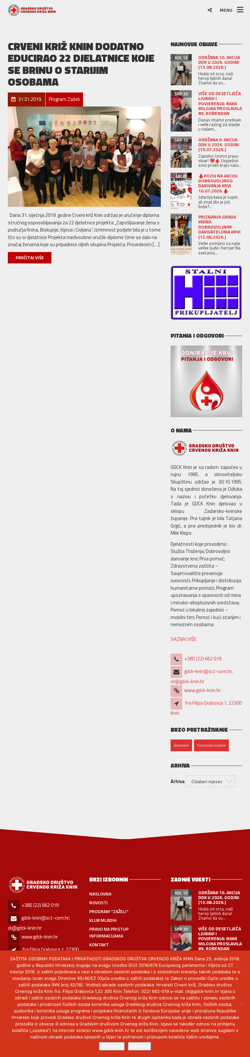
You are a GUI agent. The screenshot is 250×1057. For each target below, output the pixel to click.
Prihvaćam (112, 1046)
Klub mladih (103, 920)
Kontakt (99, 944)
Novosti (98, 902)
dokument (181, 745)
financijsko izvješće (211, 745)
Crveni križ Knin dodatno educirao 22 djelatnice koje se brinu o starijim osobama (81, 64)
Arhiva (178, 781)
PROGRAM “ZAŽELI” (109, 911)
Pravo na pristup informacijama (109, 932)
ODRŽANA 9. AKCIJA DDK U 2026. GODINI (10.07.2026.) (218, 144)
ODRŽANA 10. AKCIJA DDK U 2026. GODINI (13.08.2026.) (219, 62)
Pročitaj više (30, 257)
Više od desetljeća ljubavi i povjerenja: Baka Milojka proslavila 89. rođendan (220, 103)
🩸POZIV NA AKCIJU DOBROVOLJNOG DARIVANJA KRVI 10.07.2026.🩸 (218, 183)
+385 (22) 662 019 (202, 658)
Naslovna (100, 893)
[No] (242, 1004)
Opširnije (139, 1046)
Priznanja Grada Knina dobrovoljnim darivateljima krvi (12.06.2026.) (219, 226)
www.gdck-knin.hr (202, 690)
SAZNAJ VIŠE (184, 639)
